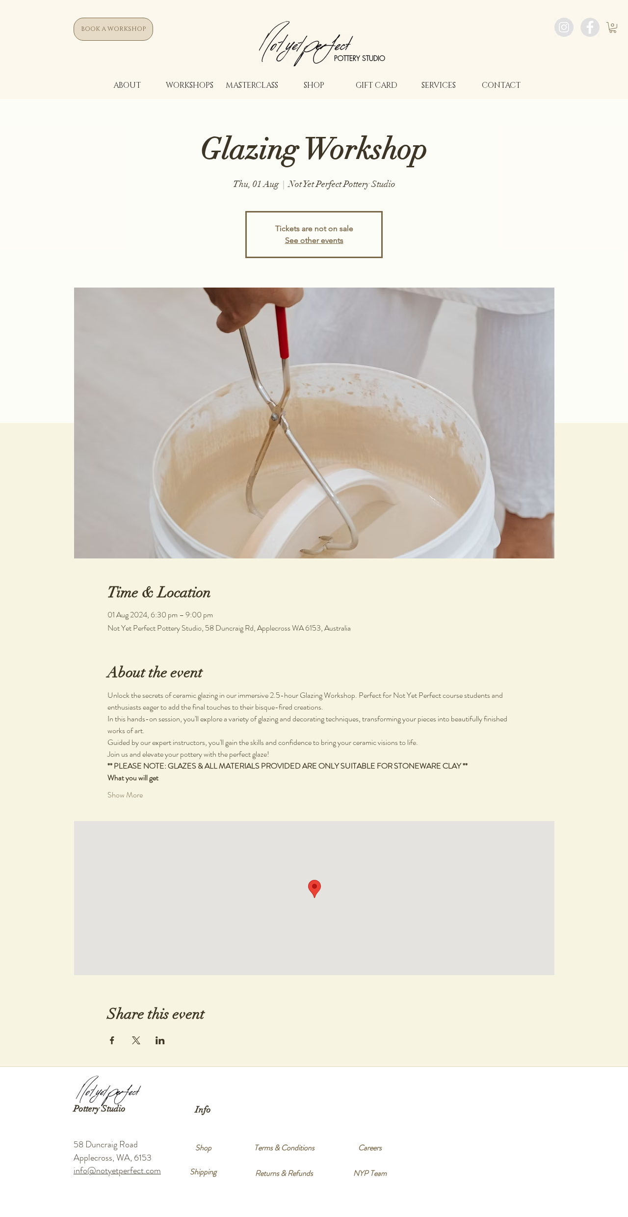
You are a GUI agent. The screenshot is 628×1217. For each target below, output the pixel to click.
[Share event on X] (136, 1040)
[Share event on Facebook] (112, 1040)
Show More (125, 795)
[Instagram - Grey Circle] (564, 27)
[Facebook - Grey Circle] (590, 27)
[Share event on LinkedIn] (160, 1040)
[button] (612, 27)
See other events (314, 240)
